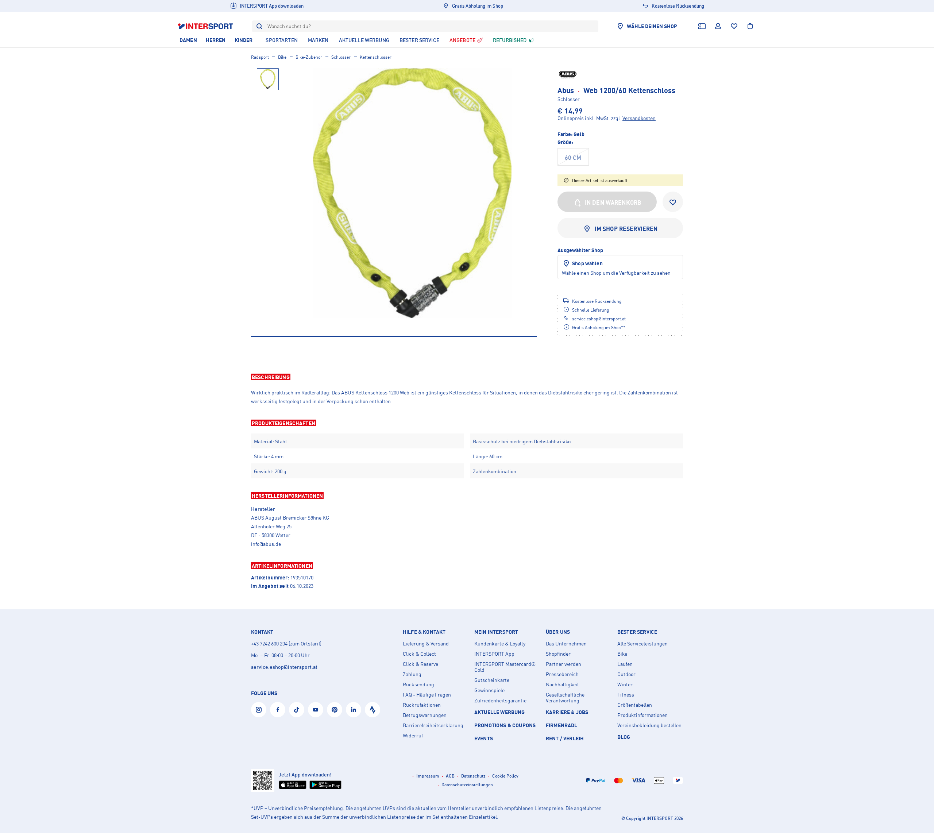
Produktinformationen (642, 715)
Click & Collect (419, 654)
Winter (625, 684)
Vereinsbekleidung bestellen (649, 725)
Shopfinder (558, 654)
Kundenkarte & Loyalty (499, 644)
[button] (467, 377)
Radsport (260, 57)
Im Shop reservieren (626, 228)
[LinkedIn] (353, 709)
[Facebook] (277, 709)
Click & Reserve (420, 664)
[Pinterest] (334, 709)
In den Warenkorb (613, 202)
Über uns (558, 632)
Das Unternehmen (566, 644)
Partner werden (563, 664)
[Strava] (372, 709)
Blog (623, 737)
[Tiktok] (296, 709)
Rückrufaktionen (422, 705)
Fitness (625, 695)
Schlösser (341, 57)
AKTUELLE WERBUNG (499, 712)
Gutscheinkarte (491, 680)
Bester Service (637, 632)
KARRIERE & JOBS (567, 712)
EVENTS (483, 738)
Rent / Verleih (565, 738)
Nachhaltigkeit (562, 684)
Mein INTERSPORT (496, 632)
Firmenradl (562, 725)
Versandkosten (639, 118)
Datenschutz (473, 776)
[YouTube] (315, 709)
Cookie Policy (505, 776)
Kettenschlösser (375, 57)
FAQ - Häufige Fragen (427, 695)
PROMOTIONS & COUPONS (505, 725)
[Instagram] (258, 709)
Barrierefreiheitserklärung (433, 725)
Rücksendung (418, 684)
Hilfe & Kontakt (424, 632)
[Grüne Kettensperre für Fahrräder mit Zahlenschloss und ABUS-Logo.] (412, 193)
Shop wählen (587, 263)
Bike (282, 57)
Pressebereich (562, 674)
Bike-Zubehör (309, 57)
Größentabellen (634, 705)
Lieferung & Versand (426, 644)
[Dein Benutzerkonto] (718, 26)
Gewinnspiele (489, 690)
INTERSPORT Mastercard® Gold (505, 667)
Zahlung (412, 674)
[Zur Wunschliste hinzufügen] (673, 202)
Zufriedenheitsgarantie (500, 700)
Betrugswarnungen (425, 715)
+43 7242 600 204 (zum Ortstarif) (286, 643)
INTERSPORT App (494, 654)
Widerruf (413, 735)
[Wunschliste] (734, 26)
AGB (450, 776)
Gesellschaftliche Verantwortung (565, 697)
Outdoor (626, 674)
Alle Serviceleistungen (642, 644)
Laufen (625, 664)
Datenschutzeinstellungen (467, 784)
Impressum (427, 776)
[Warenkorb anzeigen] (750, 26)
